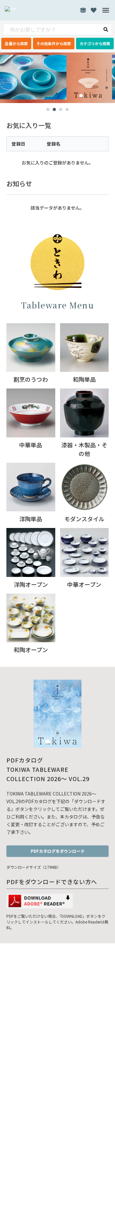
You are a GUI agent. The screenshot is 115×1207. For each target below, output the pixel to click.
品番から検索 (16, 43)
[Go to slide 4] (67, 109)
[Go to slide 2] (54, 109)
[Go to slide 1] (48, 109)
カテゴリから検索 (95, 43)
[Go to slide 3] (60, 109)
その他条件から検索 (53, 43)
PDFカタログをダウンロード (58, 851)
